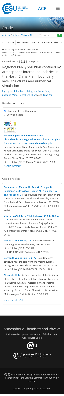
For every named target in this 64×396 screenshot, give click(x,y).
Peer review (23, 42)
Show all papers (15, 114)
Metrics (35, 42)
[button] (40, 35)
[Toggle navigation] (58, 8)
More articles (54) (14, 300)
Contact (16, 388)
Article (10, 42)
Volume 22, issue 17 (22, 35)
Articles (6, 35)
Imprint (27, 388)
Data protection (42, 388)
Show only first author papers (22, 110)
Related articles (50, 42)
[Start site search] (59, 35)
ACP (42, 8)
